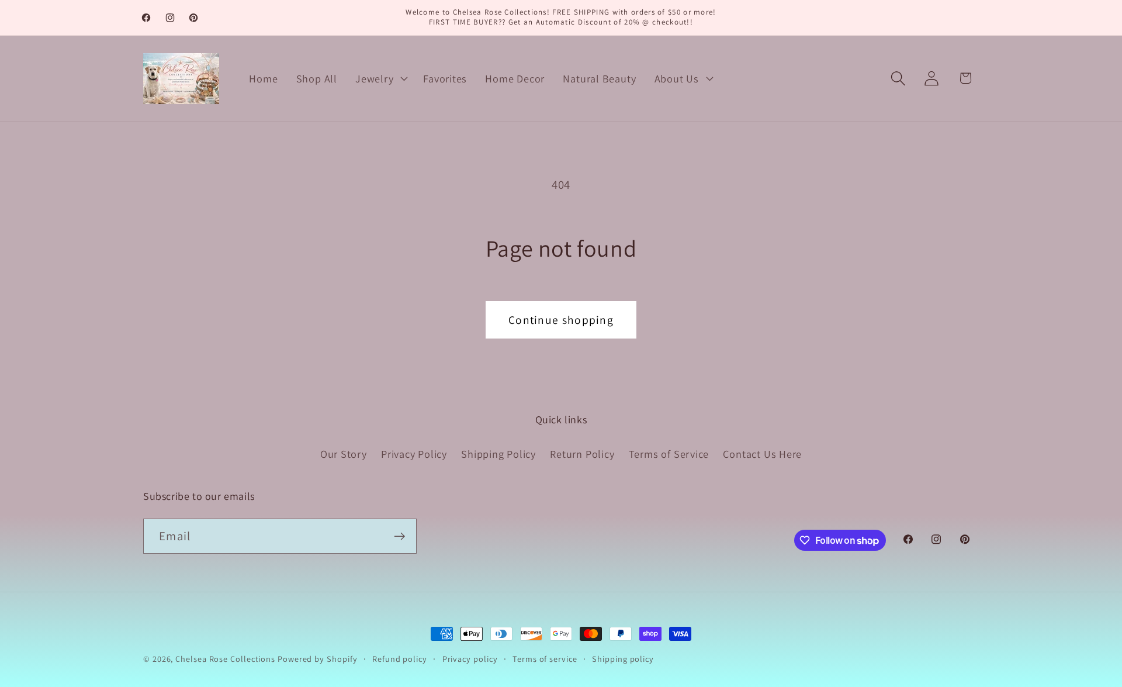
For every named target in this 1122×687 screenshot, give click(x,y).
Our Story (343, 454)
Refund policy (399, 658)
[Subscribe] (399, 536)
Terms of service (544, 658)
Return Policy (582, 454)
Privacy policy (470, 658)
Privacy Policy (414, 454)
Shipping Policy (498, 454)
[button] (380, 78)
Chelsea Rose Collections (226, 658)
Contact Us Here (762, 454)
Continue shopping (561, 319)
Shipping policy (623, 658)
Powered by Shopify (317, 658)
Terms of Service (669, 454)
